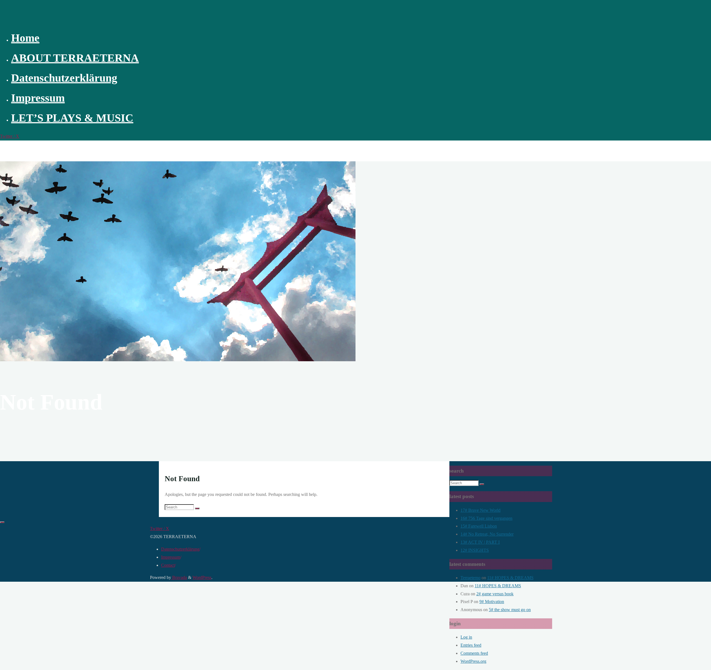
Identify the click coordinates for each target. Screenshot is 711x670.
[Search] (197, 508)
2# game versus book (495, 593)
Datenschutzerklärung (180, 549)
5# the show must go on (510, 609)
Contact (168, 565)
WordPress (201, 577)
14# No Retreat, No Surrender (487, 534)
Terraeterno (470, 577)
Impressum (170, 557)
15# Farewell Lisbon (478, 526)
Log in (466, 637)
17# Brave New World (480, 510)
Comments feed (474, 653)
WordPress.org (473, 661)
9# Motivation (491, 601)
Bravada (179, 577)
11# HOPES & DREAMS (510, 577)
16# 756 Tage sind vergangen (486, 518)
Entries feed (470, 645)
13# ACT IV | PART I (480, 542)
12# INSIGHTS (474, 550)
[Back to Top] (2, 522)
